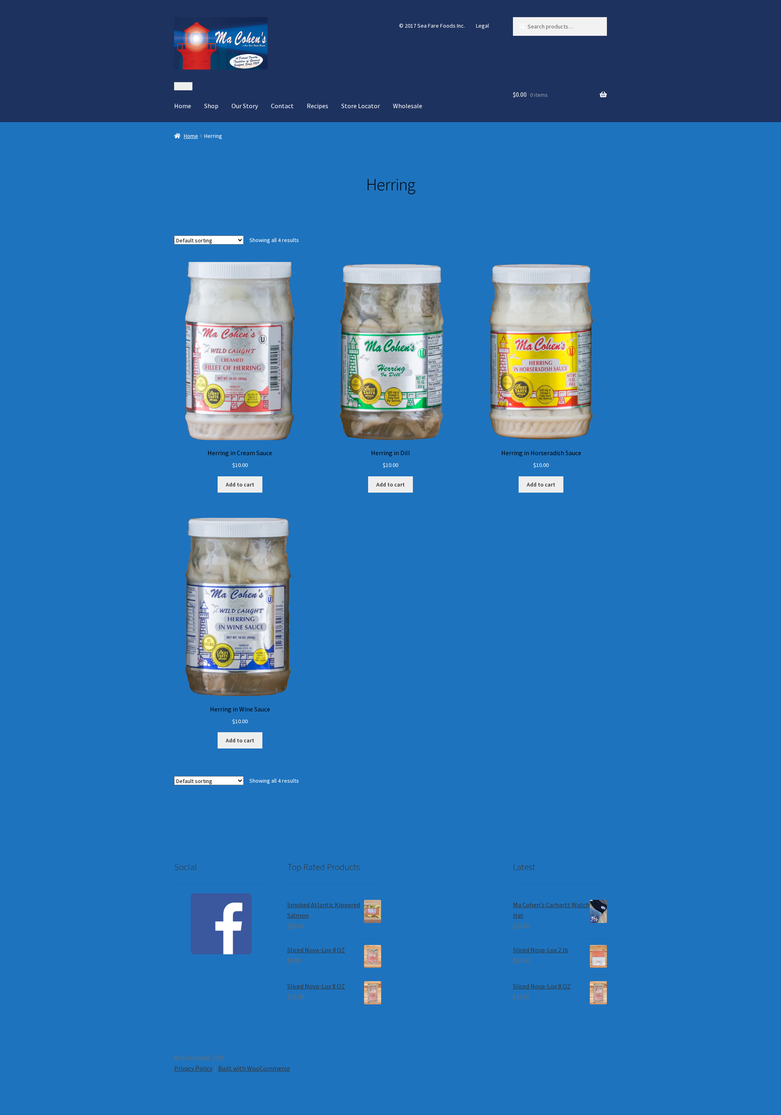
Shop (211, 106)
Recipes (317, 106)
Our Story (244, 106)
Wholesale (407, 106)
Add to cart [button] (240, 484)
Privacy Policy (193, 1068)
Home (182, 106)
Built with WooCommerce (254, 1068)
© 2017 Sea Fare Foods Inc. (432, 25)
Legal (482, 25)
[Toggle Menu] (183, 86)
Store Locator (360, 106)
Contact (282, 106)
